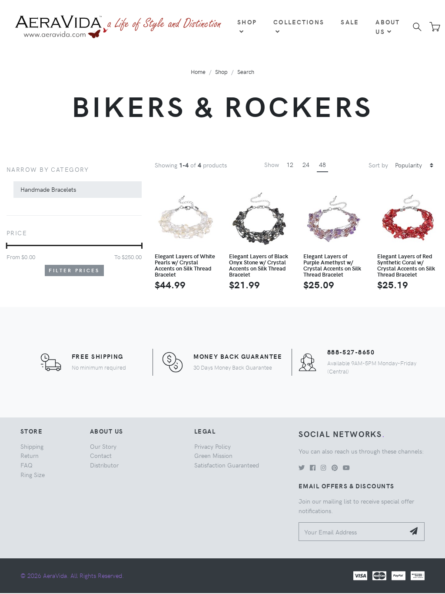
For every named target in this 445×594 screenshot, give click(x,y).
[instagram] (323, 467)
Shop (247, 21)
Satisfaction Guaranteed (226, 465)
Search (245, 71)
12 (289, 164)
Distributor (104, 465)
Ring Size (32, 474)
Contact (101, 455)
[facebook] (312, 467)
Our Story (103, 446)
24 (305, 164)
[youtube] (346, 467)
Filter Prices (74, 270)
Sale (350, 21)
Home (198, 71)
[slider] (6, 246)
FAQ (26, 465)
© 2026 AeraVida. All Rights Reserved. (72, 575)
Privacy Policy (212, 446)
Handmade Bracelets (48, 189)
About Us (387, 26)
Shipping (31, 446)
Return (29, 455)
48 (322, 164)
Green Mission (213, 455)
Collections (298, 21)
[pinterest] (335, 467)
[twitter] (302, 467)
